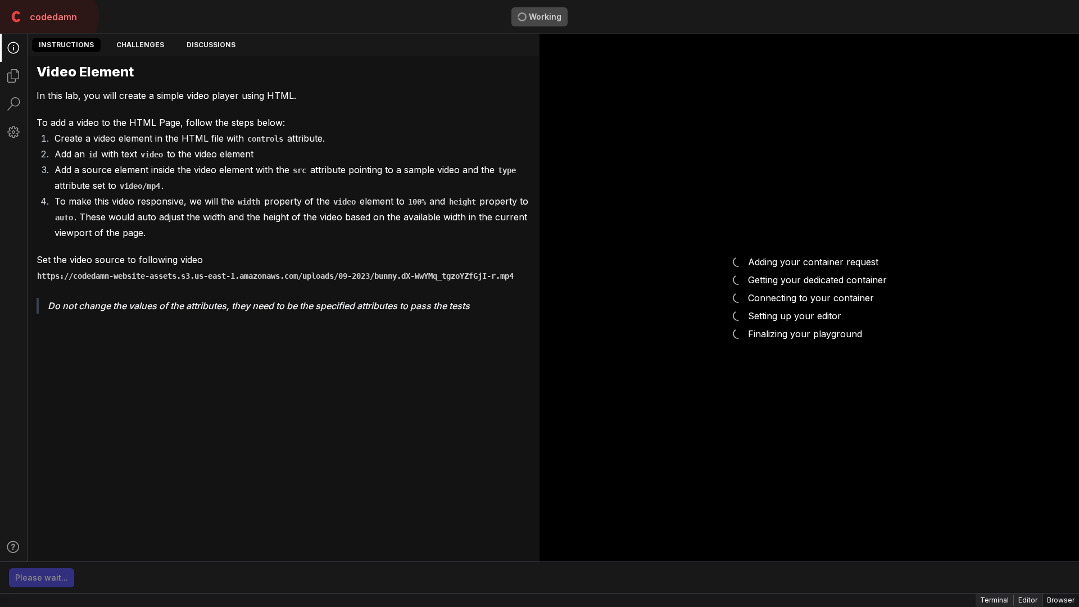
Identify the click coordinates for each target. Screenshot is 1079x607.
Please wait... (41, 577)
